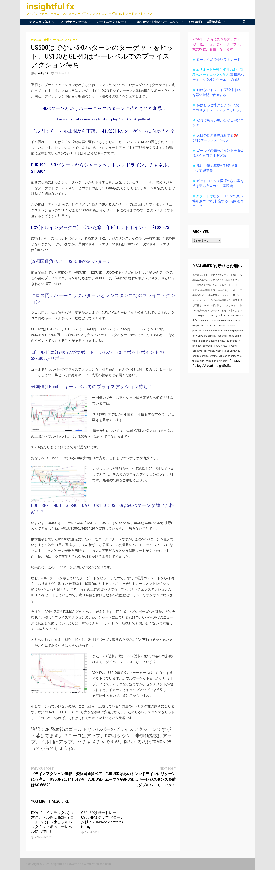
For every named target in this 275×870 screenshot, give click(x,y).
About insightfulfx (217, 366)
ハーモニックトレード (112, 22)
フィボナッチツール (73, 22)
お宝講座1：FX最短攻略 (205, 22)
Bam (108, 864)
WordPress (91, 864)
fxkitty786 (43, 73)
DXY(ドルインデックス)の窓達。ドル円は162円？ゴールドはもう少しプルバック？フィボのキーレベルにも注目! (52, 822)
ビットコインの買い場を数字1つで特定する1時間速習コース (217, 201)
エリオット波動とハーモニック (158, 22)
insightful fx (50, 6)
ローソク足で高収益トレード (218, 59)
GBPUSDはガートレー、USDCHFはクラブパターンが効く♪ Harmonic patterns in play (102, 819)
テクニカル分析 (39, 22)
